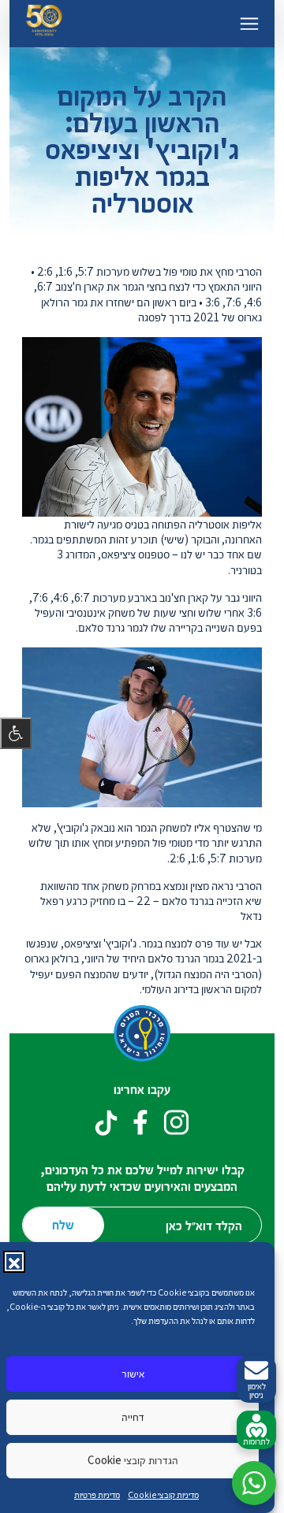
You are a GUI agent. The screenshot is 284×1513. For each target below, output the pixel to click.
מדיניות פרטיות (97, 1494)
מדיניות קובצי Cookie (163, 1494)
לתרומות (256, 1441)
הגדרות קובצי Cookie (133, 1459)
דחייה (132, 1416)
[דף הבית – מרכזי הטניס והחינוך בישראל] (44, 23)
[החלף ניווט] (249, 23)
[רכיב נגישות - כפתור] (16, 733)
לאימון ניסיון (257, 1390)
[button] (14, 1262)
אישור (132, 1373)
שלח (63, 1224)
